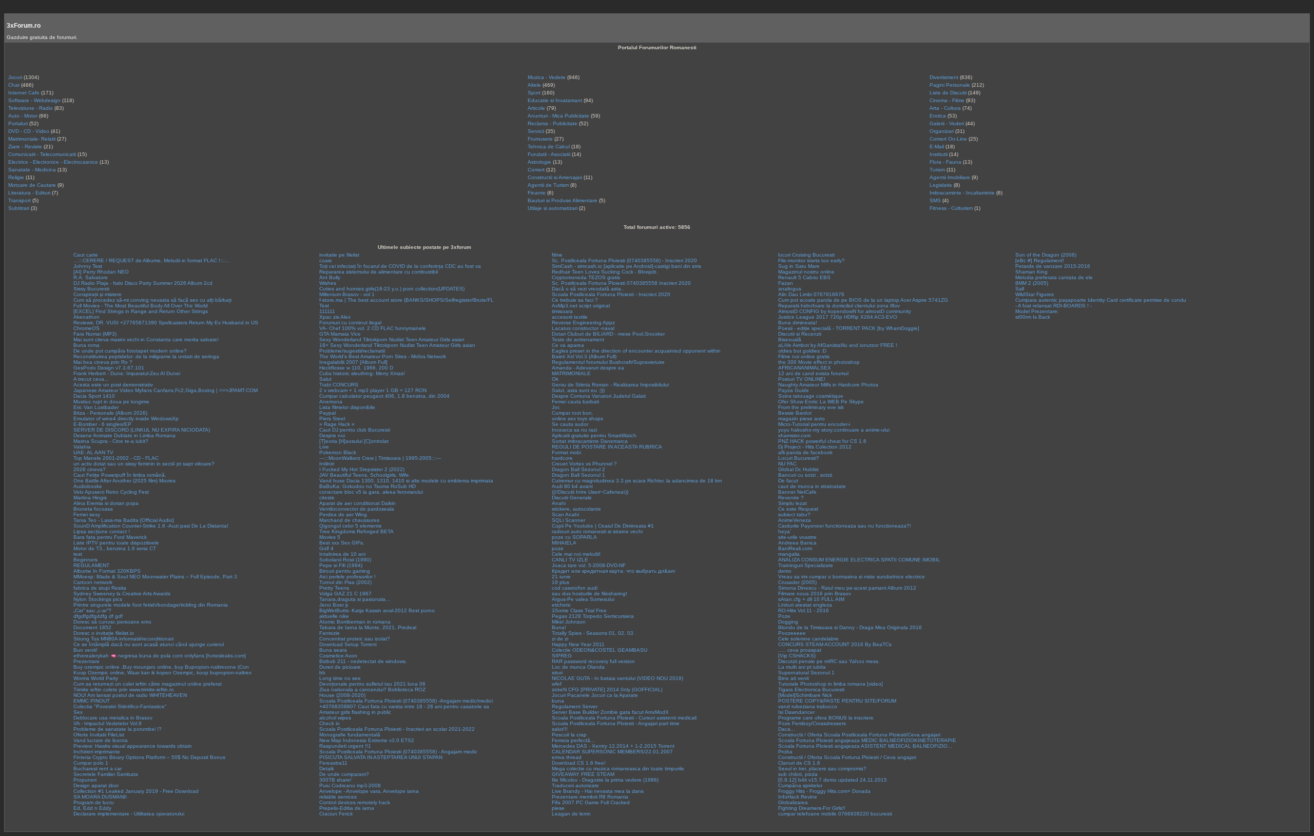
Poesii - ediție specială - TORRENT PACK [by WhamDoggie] (848, 328)
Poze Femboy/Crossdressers (812, 723)
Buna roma (86, 345)
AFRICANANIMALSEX (804, 368)
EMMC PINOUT (91, 701)
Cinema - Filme (947, 100)
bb (322, 672)
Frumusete (540, 139)
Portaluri (18, 123)
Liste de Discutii (948, 92)
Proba (785, 751)
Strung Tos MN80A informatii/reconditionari (123, 638)
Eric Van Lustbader (96, 407)
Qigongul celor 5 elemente (350, 526)
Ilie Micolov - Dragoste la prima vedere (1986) (605, 780)
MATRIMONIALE (571, 373)
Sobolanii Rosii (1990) (345, 559)
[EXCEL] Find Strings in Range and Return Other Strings (140, 311)
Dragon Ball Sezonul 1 (578, 475)
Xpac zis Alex (335, 317)
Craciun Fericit (336, 813)
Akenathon (86, 317)
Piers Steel (332, 418)
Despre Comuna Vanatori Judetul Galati (599, 396)
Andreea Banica (797, 543)
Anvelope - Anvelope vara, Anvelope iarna (369, 791)
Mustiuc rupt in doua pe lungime (111, 401)
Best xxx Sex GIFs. (341, 543)
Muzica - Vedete (547, 77)
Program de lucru (93, 802)
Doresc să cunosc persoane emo (112, 622)
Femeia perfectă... (573, 740)
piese (558, 808)
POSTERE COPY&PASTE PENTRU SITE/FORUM (837, 701)
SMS (935, 200)
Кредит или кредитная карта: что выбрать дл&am (613, 571)
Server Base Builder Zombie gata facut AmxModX (610, 712)
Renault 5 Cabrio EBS (804, 277)
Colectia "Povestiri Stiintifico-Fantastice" (120, 706)
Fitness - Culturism (951, 208)
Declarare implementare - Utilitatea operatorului (128, 813)
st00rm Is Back (1032, 317)
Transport (19, 200)
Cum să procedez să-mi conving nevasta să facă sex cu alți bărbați (152, 300)
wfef (557, 684)
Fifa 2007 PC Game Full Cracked (591, 802)
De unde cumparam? (344, 774)
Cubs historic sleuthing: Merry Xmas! (362, 373)
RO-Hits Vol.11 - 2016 (803, 610)
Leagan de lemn (571, 813)
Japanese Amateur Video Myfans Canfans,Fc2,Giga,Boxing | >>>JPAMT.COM (165, 390)
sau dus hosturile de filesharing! (589, 593)
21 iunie (561, 576)
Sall (1019, 288)
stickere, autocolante (576, 509)
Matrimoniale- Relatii (31, 139)
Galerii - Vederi (947, 123)
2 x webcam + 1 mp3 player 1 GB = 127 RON (373, 390)
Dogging (788, 622)
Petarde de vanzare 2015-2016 (1052, 266)
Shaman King (1031, 272)
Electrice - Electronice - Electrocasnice (53, 162)
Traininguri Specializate (805, 565)
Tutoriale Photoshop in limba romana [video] (830, 684)
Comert (536, 169)
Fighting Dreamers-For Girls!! (811, 808)
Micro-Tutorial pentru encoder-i (814, 424)
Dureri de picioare (340, 667)
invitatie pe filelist (339, 255)
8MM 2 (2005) (1031, 283)
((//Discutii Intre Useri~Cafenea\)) (590, 492)
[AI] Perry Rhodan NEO (101, 272)
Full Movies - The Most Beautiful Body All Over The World (140, 305)
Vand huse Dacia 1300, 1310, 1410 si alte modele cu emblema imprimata (406, 480)
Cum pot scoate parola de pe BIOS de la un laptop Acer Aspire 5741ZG (863, 300)
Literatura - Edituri (29, 193)
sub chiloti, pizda (798, 774)
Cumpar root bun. (572, 413)
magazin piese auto (801, 418)
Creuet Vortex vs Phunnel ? (584, 463)
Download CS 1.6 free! (579, 763)
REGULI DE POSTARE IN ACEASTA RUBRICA (607, 447)
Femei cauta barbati (575, 401)
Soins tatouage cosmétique (810, 396)
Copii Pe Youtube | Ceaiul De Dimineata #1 (603, 526)
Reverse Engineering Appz (583, 322)
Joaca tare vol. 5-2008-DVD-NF (589, 565)
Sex (78, 712)
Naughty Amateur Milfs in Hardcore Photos (828, 384)
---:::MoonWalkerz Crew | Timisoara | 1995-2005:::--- (380, 458)
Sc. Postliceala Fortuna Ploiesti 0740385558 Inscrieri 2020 (621, 283)
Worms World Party (95, 678)
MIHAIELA (564, 543)
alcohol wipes (335, 718)
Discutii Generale (572, 497)
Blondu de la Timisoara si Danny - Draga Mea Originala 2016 (850, 627)
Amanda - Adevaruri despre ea (588, 368)
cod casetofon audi (574, 588)
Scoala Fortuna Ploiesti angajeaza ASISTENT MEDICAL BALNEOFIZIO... (865, 746)
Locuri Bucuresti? (798, 458)
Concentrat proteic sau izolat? (354, 638)
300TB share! (335, 780)
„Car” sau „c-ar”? (92, 610)
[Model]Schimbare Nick (805, 695)
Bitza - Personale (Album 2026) (110, 413)
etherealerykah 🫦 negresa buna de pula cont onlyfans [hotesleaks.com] (159, 655)
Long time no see (340, 678)
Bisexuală (789, 339)
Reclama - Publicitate (552, 123)
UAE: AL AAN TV (93, 452)
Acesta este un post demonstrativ (113, 384)
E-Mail (937, 146)
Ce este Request (798, 509)
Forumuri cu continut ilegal (350, 322)
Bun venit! (85, 650)
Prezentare (86, 661)
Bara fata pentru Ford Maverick (110, 537)
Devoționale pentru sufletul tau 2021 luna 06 (372, 684)
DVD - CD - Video (28, 131)
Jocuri (15, 77)
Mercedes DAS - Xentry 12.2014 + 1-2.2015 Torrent (613, 746)
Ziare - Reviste (25, 146)
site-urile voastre (797, 537)
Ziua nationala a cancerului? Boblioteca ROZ (372, 689)
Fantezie (329, 633)
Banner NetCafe (797, 492)
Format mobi (566, 452)
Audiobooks (87, 486)
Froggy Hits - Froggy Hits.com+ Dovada (824, 791)
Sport (534, 92)
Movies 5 (329, 537)
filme (557, 255)
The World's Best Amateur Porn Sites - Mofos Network (382, 356)
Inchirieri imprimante (96, 751)
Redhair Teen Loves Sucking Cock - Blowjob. (605, 272)
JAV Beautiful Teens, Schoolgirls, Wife (364, 475)
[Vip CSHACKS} (797, 655)
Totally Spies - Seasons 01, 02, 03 (592, 633)
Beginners (85, 559)
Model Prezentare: (1037, 311)
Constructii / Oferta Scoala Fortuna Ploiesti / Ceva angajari (847, 757)
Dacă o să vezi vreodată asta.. (588, 288)
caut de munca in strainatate (812, 486)
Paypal (327, 413)
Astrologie (539, 162)
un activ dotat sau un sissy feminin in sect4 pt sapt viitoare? (144, 463)
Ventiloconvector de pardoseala (356, 509)
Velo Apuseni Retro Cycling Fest (111, 492)
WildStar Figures (1034, 294)
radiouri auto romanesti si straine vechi (597, 531)
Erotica (938, 116)
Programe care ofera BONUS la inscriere (826, 718)
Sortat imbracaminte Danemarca (590, 441)
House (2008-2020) (342, 695)
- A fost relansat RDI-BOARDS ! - (1053, 305)
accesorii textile (570, 317)
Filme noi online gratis (803, 356)
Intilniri (326, 463)
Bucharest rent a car (97, 768)
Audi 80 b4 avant (572, 486)
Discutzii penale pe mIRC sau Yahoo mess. (829, 661)
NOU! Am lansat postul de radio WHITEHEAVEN (130, 695)
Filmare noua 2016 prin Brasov (814, 593)
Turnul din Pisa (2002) (345, 582)
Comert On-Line (948, 139)
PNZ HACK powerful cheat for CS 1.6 (822, 441)
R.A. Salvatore (90, 277)
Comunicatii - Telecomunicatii (42, 154)
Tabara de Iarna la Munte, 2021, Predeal (367, 627)
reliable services (338, 797)
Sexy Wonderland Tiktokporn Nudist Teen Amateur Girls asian (392, 339)
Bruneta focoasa (93, 509)
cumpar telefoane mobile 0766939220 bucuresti (835, 813)
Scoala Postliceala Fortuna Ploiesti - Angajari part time (616, 723)
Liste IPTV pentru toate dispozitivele (116, 543)
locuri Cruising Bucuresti (806, 255)
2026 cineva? (89, 469)
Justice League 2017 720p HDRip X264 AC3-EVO (837, 317)
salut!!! (560, 729)
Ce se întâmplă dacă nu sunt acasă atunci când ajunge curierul (148, 644)
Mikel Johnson (569, 622)
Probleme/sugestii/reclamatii (352, 351)
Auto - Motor (22, 116)
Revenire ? (791, 497)
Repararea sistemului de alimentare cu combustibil (378, 272)
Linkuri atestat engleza (805, 605)
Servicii (536, 131)
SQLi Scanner (568, 520)
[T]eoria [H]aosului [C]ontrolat (354, 441)
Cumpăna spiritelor (800, 785)
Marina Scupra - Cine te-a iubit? (110, 441)
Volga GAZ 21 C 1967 (345, 593)
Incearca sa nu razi (574, 430)
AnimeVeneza (794, 520)
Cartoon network (92, 582)
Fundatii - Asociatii (549, 154)
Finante (537, 193)
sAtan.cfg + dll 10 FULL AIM (811, 599)
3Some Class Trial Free (579, 610)
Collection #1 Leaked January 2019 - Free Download (136, 791)
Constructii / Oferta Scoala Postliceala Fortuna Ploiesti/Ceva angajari (859, 734)
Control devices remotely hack (354, 802)
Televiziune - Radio (30, 108)
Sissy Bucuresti (91, 288)
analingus (789, 288)
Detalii (326, 768)
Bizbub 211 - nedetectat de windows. (363, 661)
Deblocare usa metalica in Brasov (112, 718)
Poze (784, 616)
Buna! (559, 627)
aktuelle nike (334, 616)
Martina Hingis (90, 497)
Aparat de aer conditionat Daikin (357, 503)
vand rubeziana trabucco (807, 706)
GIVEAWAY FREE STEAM (583, 774)
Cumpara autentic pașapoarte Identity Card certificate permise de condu (1100, 300)
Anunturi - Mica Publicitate (558, 116)
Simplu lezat (792, 503)
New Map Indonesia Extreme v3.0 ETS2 (366, 740)
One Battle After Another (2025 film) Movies (124, 480)
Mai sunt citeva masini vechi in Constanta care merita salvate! (146, 339)
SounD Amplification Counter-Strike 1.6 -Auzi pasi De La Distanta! (150, 526)
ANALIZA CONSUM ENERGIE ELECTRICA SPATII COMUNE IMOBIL (859, 559)
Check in (329, 723)
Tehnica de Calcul (549, 146)
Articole (536, 108)
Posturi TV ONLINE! (801, 379)
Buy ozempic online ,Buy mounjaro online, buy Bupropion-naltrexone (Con (161, 667)
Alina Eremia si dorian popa (106, 503)
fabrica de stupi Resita (99, 588)
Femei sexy (86, 514)
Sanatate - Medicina (32, 169)
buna (558, 701)
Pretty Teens (334, 588)
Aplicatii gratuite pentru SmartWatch (594, 435)
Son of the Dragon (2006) (1045, 255)
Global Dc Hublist (798, 469)
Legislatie (941, 185)
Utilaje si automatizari (552, 208)
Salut (325, 379)
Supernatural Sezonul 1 (806, 672)
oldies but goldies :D (802, 351)
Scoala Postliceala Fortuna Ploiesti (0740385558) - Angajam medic (398, 751)
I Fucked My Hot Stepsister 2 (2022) (361, 469)
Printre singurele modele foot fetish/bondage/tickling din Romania (150, 605)
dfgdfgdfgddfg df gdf (98, 616)
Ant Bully (329, 277)
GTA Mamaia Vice (340, 334)
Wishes (327, 283)
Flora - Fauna (945, 162)
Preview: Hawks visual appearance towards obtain (132, 746)
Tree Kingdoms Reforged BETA (356, 531)
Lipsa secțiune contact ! (101, 531)
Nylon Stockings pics (97, 599)
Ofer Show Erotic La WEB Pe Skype (821, 401)
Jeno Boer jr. (334, 605)
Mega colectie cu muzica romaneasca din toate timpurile (618, 768)
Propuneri (84, 780)
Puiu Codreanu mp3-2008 (350, 785)
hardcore (562, 458)
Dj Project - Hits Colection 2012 (815, 447)
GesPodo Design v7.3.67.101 (108, 368)
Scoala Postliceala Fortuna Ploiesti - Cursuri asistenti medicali (624, 718)
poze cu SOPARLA (574, 537)
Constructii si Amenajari (555, 177)
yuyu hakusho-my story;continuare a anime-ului (834, 430)
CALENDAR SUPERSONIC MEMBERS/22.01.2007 (612, 751)
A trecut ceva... (91, 379)
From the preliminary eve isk (811, 407)
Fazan (785, 283)
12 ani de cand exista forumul (813, 373)
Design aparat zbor (96, 785)
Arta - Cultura (945, 108)
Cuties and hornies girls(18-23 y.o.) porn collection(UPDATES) (392, 288)
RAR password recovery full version (593, 661)
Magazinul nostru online (806, 272)
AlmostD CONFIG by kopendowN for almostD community (844, 311)
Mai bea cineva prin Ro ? (102, 362)
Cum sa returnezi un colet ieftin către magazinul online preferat (147, 684)
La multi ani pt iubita (802, 667)
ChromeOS (86, 328)
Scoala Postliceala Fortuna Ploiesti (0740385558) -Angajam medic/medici (406, 701)
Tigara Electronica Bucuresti (811, 689)
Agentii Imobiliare (950, 177)
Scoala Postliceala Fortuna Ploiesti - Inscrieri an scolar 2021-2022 (397, 729)
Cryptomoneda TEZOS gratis (586, 277)
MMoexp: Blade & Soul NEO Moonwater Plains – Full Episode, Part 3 (155, 576)
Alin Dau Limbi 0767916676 (811, 294)
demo (784, 571)
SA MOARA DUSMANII (100, 797)
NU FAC (787, 463)
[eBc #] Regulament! (1039, 260)
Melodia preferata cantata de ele (1054, 277)
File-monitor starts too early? (811, 260)
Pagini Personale (950, 85)
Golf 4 (326, 548)
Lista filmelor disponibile (347, 407)
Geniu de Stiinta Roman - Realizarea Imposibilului (610, 384)
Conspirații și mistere (97, 294)
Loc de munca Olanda (578, 667)
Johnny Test (87, 266)
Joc (556, 407)
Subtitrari (18, 208)
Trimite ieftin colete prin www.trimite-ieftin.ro (123, 689)
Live (324, 447)
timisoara (562, 311)
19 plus (560, 582)
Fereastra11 (333, 763)
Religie (16, 177)
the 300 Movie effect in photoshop (819, 362)
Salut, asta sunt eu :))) (578, 390)
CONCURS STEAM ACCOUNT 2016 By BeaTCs (835, 644)
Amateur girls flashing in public (355, 712)
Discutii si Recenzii (799, 334)
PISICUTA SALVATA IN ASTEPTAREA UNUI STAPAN (380, 757)
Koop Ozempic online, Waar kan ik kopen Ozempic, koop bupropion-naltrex (162, 672)
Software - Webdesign (34, 100)
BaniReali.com (795, 548)
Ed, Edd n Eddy (92, 808)
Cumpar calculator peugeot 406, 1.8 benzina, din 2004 (384, 396)
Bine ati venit (793, 678)
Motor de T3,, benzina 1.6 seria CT (114, 548)
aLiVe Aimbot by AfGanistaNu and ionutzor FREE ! (837, 345)
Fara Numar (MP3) (95, 334)
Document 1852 (92, 627)
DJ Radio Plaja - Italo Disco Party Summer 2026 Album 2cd (142, 283)
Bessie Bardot (794, 413)
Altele (534, 85)
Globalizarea (793, 802)
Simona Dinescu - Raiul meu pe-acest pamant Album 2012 (847, 588)
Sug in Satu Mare (799, 266)
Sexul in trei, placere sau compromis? (822, 768)
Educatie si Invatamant (555, 100)
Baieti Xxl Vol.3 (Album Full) (584, 356)
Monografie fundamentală (349, 734)
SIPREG (562, 655)
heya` (784, 531)
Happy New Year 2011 (578, 644)
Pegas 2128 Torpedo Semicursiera (593, 616)
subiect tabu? (794, 514)
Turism (937, 169)
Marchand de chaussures (349, 520)
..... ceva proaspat (799, 650)
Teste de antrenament (578, 339)
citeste (327, 497)
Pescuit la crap (569, 734)
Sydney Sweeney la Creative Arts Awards (121, 593)
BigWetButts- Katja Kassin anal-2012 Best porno (377, 610)
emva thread (567, 757)
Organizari (942, 131)
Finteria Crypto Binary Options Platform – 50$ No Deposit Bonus (149, 757)
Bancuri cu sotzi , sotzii (805, 475)
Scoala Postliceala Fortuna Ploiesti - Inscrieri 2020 (611, 294)
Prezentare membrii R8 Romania (590, 797)
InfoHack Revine (797, 797)
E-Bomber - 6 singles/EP (102, 424)
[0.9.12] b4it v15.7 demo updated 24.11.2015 (832, 780)
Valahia (82, 447)
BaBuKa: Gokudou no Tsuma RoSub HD (367, 486)
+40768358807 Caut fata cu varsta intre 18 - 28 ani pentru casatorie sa (404, 706)
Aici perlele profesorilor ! (347, 576)
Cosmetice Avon (338, 655)
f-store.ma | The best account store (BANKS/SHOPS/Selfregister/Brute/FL (406, 300)
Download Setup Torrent (348, 644)
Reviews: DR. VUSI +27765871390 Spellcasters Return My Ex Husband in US (165, 322)
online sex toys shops (577, 418)
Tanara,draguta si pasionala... (354, 599)
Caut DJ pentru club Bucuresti (354, 430)
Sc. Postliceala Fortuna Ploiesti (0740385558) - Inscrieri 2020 (624, 260)
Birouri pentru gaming (344, 571)
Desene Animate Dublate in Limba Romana (124, 435)
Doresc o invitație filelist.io (103, 633)
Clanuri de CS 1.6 (799, 763)
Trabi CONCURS (338, 384)
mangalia (789, 554)
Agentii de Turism (548, 185)
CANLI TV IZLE (570, 559)
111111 (327, 311)
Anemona (330, 401)
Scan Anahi (565, 514)
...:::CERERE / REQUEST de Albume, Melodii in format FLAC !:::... (151, 260)
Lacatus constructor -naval (583, 328)
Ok (555, 379)
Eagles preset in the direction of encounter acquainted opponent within (636, 351)
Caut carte (85, 255)
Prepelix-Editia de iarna (346, 808)
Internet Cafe (24, 92)
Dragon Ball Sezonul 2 (578, 469)
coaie (325, 260)
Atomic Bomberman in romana (355, 622)
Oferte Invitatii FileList (98, 734)
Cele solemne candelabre (808, 638)
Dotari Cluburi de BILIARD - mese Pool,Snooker (608, 334)
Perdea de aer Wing (343, 514)
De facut (788, 480)
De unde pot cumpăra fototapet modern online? (130, 351)
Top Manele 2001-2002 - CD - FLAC (116, 458)
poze (558, 548)
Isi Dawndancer (796, 712)
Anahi (559, 503)
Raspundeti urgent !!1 (345, 746)
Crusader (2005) (797, 582)
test (77, 554)
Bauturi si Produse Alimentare (562, 200)
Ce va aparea (568, 345)
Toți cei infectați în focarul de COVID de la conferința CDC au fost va (400, 266)
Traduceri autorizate (575, 785)
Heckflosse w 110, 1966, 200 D (356, 368)
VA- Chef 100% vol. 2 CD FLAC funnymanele (372, 328)
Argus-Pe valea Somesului (583, 599)
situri (557, 672)
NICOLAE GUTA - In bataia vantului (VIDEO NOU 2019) (617, 678)
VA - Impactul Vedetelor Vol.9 (107, 723)
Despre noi (332, 435)
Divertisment (944, 77)
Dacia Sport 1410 (94, 396)
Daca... (786, 729)
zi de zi (560, 638)
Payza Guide (793, 390)
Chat (14, 85)
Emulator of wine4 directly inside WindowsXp (126, 418)
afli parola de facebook (805, 452)
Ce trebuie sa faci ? (575, 300)
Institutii (939, 154)
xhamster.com (794, 435)
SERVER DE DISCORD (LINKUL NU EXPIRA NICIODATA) (141, 430)
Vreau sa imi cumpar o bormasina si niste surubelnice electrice (851, 576)
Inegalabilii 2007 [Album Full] (353, 362)
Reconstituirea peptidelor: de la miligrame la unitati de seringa (146, 356)
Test (324, 305)
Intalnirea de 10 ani (342, 554)
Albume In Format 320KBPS (107, 571)
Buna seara (333, 650)
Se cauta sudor (570, 424)
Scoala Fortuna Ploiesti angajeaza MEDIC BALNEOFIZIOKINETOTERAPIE (867, 740)
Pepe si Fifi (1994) (340, 565)
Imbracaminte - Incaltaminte (962, 193)
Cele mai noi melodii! (576, 554)
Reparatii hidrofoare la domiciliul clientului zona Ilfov (839, 305)
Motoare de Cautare (32, 185)
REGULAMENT (91, 565)
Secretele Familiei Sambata (105, 774)
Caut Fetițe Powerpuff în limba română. (119, 475)
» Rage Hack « (337, 424)
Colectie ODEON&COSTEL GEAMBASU (599, 650)
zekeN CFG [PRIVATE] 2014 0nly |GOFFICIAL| (607, 689)
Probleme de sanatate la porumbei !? (117, 729)
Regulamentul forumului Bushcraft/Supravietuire (608, 362)
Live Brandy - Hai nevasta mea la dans (598, 791)
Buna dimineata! (797, 322)
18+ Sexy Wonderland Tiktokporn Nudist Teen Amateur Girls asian (397, 345)
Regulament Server (574, 706)
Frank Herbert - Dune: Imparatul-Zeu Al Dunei (126, 373)
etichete (561, 605)
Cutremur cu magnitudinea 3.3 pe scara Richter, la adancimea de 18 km (637, 480)
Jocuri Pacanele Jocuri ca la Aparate (595, 695)
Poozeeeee (792, 633)
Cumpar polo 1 (90, 763)
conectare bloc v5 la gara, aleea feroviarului (371, 492)
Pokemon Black (337, 452)
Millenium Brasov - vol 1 (347, 294)
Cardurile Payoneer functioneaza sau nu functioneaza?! (844, 526)
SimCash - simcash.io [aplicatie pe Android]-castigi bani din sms (626, 266)
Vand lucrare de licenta (100, 740)
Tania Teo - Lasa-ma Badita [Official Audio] (123, 520)
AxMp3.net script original (581, 305)
